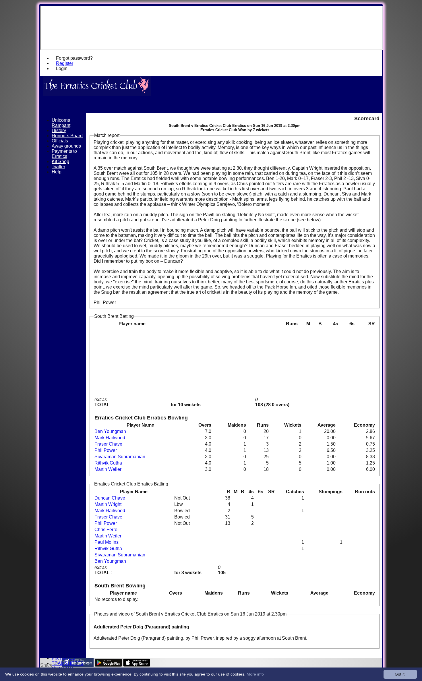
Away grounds (66, 146)
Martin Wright (107, 504)
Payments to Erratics (64, 154)
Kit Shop (60, 161)
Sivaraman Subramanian (119, 456)
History (59, 130)
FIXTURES (63, 658)
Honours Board (67, 135)
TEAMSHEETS (68, 663)
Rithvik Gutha (108, 463)
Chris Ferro (105, 529)
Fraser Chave (108, 444)
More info (255, 674)
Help (56, 171)
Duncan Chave (109, 498)
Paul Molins (106, 542)
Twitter (58, 166)
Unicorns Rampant (61, 123)
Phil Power (105, 450)
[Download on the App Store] (136, 665)
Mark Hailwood (109, 437)
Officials (60, 140)
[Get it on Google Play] (108, 665)
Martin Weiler (107, 469)
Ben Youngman (110, 431)
